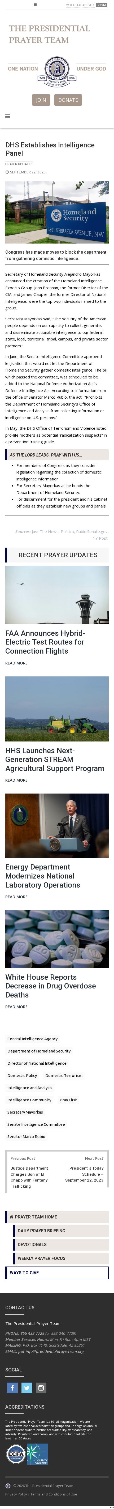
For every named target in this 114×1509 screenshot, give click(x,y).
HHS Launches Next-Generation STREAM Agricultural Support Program (54, 759)
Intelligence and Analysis (29, 1087)
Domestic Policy (22, 1075)
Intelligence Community (29, 1100)
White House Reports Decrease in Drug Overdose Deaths (50, 986)
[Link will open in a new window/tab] (12, 1388)
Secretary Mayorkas (25, 1112)
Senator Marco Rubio (26, 1136)
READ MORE (16, 663)
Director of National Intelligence (37, 1063)
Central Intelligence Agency (32, 1039)
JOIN (41, 100)
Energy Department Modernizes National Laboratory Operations (42, 876)
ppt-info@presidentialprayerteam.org (51, 1351)
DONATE (68, 100)
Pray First (68, 1100)
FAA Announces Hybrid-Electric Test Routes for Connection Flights (45, 642)
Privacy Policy (16, 1494)
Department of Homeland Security (39, 1051)
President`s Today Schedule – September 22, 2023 (84, 1174)
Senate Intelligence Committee (36, 1124)
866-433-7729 (32, 1333)
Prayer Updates (19, 164)
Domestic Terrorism (63, 1075)
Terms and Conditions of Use (53, 1494)
